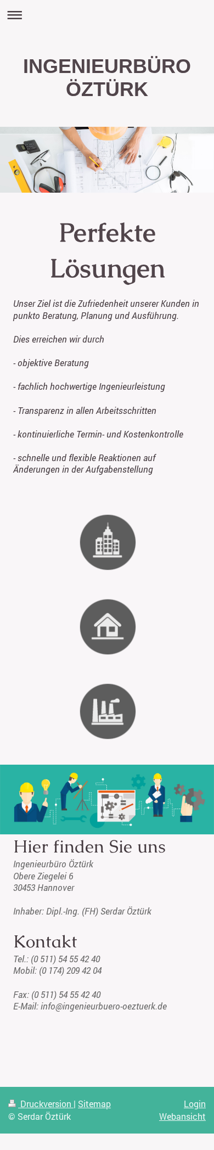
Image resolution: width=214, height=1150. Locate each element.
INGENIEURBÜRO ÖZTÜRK (107, 77)
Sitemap (94, 1103)
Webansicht (182, 1116)
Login (195, 1103)
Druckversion (46, 1103)
